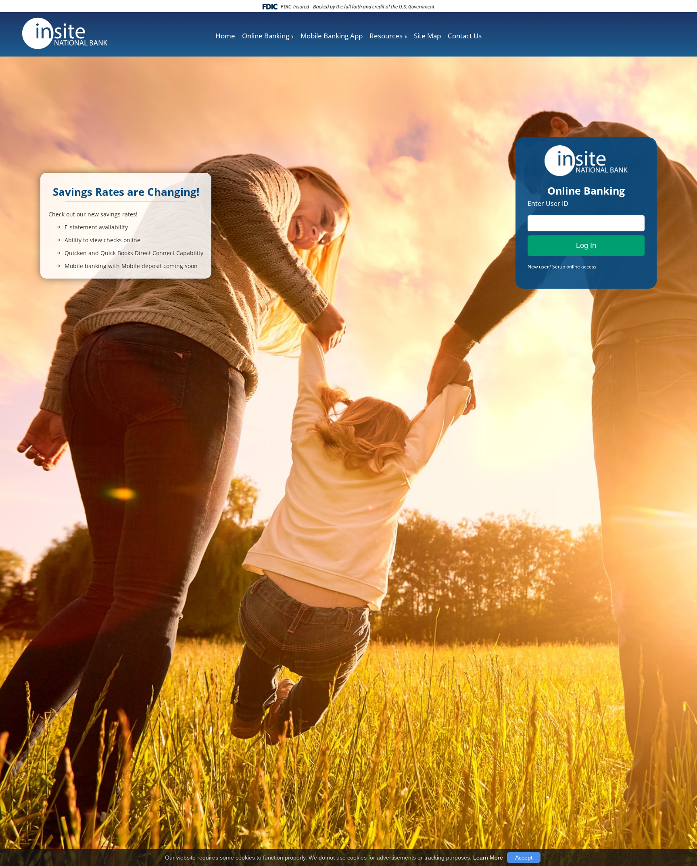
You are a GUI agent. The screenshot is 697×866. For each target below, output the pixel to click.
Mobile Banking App (332, 35)
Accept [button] (523, 857)
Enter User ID (548, 203)
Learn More (488, 857)
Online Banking (265, 35)
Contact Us (465, 35)
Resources (386, 35)
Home (225, 35)
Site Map (427, 35)
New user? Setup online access (562, 267)
